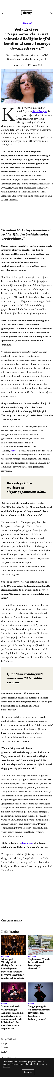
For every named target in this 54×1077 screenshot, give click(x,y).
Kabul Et (28, 1072)
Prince (14, 451)
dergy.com (27, 843)
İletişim (4, 1048)
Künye (4, 1044)
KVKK (4, 1052)
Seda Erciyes (39, 111)
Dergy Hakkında (9, 1039)
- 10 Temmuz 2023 (27, 65)
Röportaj (27, 23)
